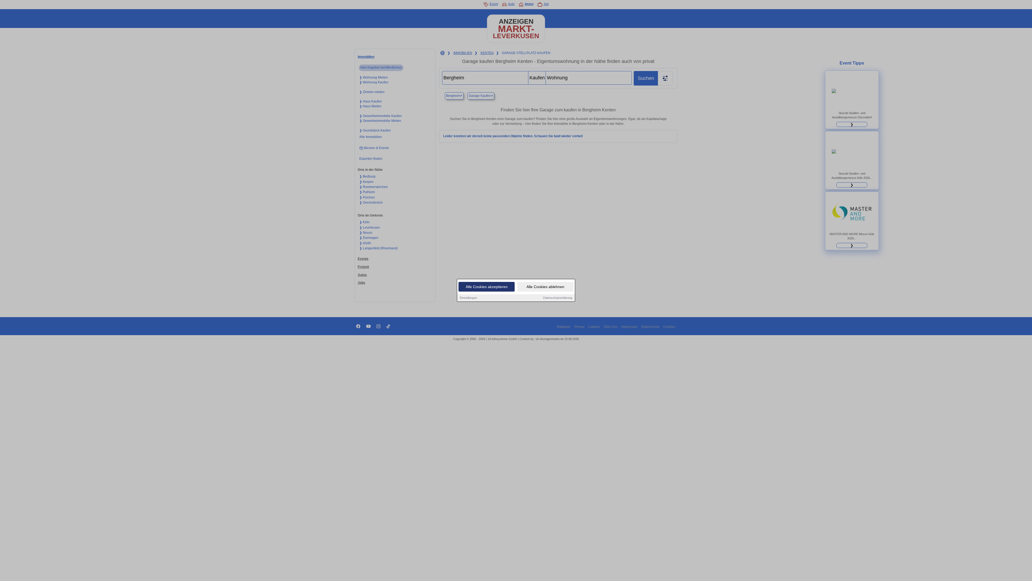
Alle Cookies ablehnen (545, 287)
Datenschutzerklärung (557, 297)
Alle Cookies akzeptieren (487, 287)
